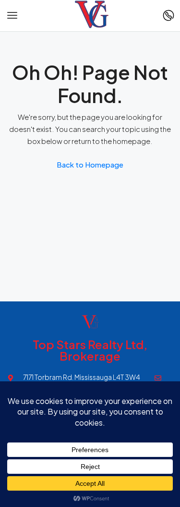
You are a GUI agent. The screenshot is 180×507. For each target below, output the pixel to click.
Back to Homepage (90, 164)
